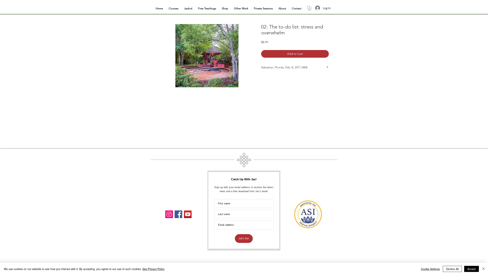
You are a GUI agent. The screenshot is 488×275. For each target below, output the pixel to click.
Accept (471, 269)
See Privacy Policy (153, 269)
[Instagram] (169, 214)
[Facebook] (178, 214)
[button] (309, 8)
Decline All (452, 269)
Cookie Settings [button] (430, 269)
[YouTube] (188, 214)
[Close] (483, 269)
